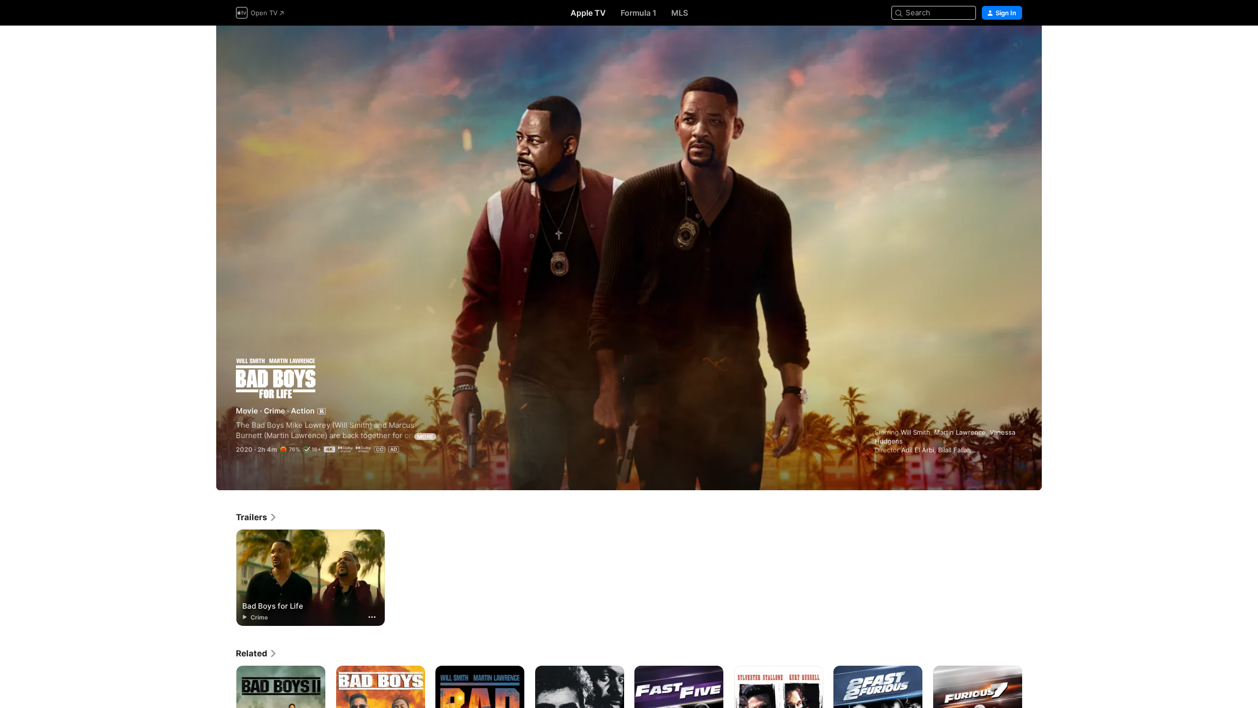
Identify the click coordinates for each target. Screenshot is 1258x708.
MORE (425, 436)
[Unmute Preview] (1015, 45)
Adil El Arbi (917, 450)
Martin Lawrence (960, 432)
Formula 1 (639, 13)
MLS (679, 13)
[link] (256, 517)
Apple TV (588, 13)
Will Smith (915, 432)
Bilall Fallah (954, 450)
